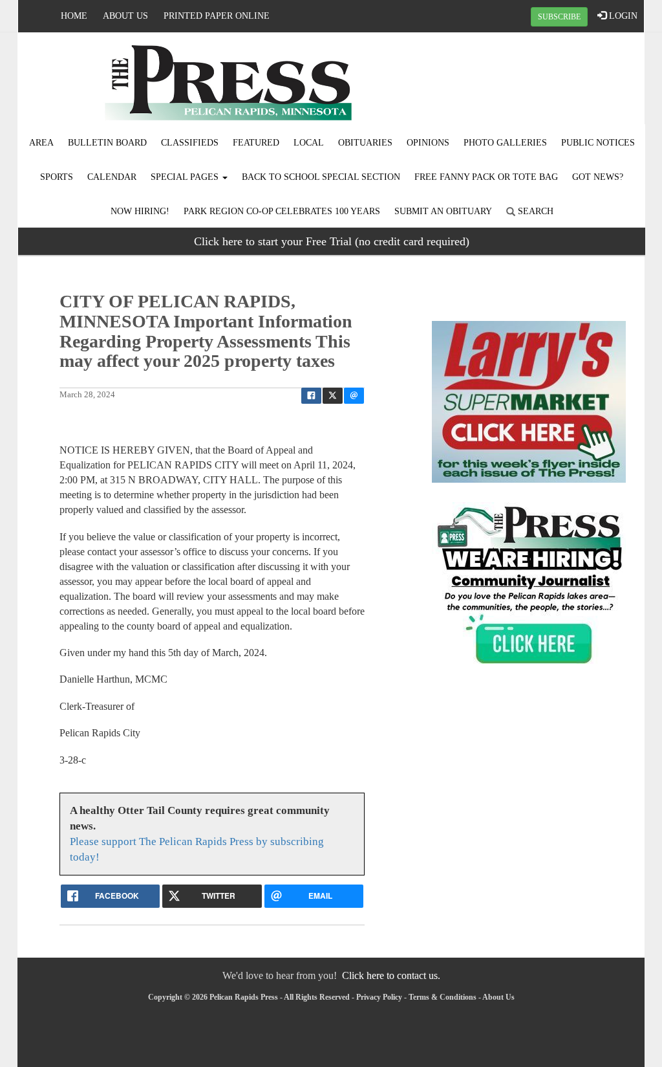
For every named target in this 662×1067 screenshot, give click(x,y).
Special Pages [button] (186, 177)
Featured (256, 143)
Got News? (597, 177)
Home (74, 16)
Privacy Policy (379, 997)
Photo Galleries (505, 143)
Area (41, 143)
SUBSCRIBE (559, 16)
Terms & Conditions (442, 997)
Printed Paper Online (217, 16)
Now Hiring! (140, 211)
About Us (125, 16)
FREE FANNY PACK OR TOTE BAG (486, 177)
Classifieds (190, 143)
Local (309, 143)
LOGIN (621, 16)
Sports (56, 177)
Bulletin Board (107, 143)
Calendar (111, 177)
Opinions (428, 143)
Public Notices (598, 143)
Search (534, 211)
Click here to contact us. (391, 975)
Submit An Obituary (443, 211)
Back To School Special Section (321, 177)
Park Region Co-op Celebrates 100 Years (282, 211)
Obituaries (365, 143)
